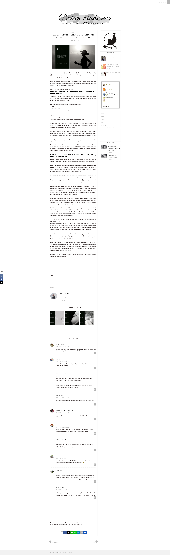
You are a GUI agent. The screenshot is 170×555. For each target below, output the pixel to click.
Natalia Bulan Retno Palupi (64, 410)
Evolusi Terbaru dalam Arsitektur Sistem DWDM (113, 156)
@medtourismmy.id (65, 250)
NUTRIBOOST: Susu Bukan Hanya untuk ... (86, 329)
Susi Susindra (60, 425)
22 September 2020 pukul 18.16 (62, 346)
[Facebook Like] (1, 276)
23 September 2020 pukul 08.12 (62, 376)
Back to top (117, 552)
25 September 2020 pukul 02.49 (62, 489)
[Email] (81, 532)
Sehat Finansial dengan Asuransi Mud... (55, 329)
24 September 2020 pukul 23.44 (62, 473)
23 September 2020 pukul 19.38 (62, 412)
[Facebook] (65, 532)
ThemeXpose (62, 552)
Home (50, 2)
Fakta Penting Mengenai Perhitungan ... (70, 329)
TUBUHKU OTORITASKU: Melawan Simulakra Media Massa (112, 66)
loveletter (103, 125)
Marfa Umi (59, 470)
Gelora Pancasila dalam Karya (113, 72)
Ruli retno (59, 359)
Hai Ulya (58, 456)
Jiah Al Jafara (60, 344)
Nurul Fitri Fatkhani (62, 439)
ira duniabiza (60, 487)
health (73, 32)
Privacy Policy (81, 2)
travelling (103, 122)
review (102, 119)
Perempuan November (62, 373)
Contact (66, 2)
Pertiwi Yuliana (65, 293)
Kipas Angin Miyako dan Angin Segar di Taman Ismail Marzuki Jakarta (114, 148)
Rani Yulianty (60, 395)
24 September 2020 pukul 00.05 (62, 427)
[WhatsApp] (71, 532)
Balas (95, 367)
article (102, 113)
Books (55, 2)
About (61, 2)
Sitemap (73, 2)
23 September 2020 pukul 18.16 (62, 397)
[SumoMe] (85, 532)
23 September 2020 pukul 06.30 (62, 361)
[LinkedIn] (78, 532)
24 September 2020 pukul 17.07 (62, 441)
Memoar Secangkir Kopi (112, 57)
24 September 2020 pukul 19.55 (62, 458)
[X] (68, 532)
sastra (102, 116)
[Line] (75, 532)
